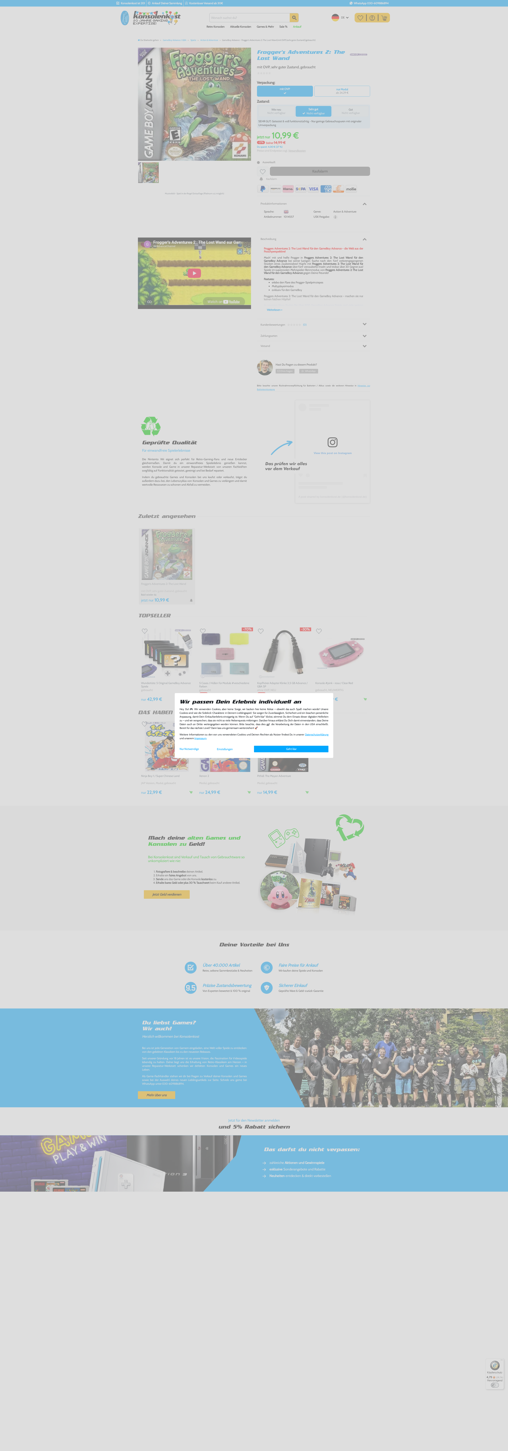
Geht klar (291, 749)
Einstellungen (225, 749)
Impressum (200, 738)
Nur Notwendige (189, 749)
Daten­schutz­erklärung (316, 734)
